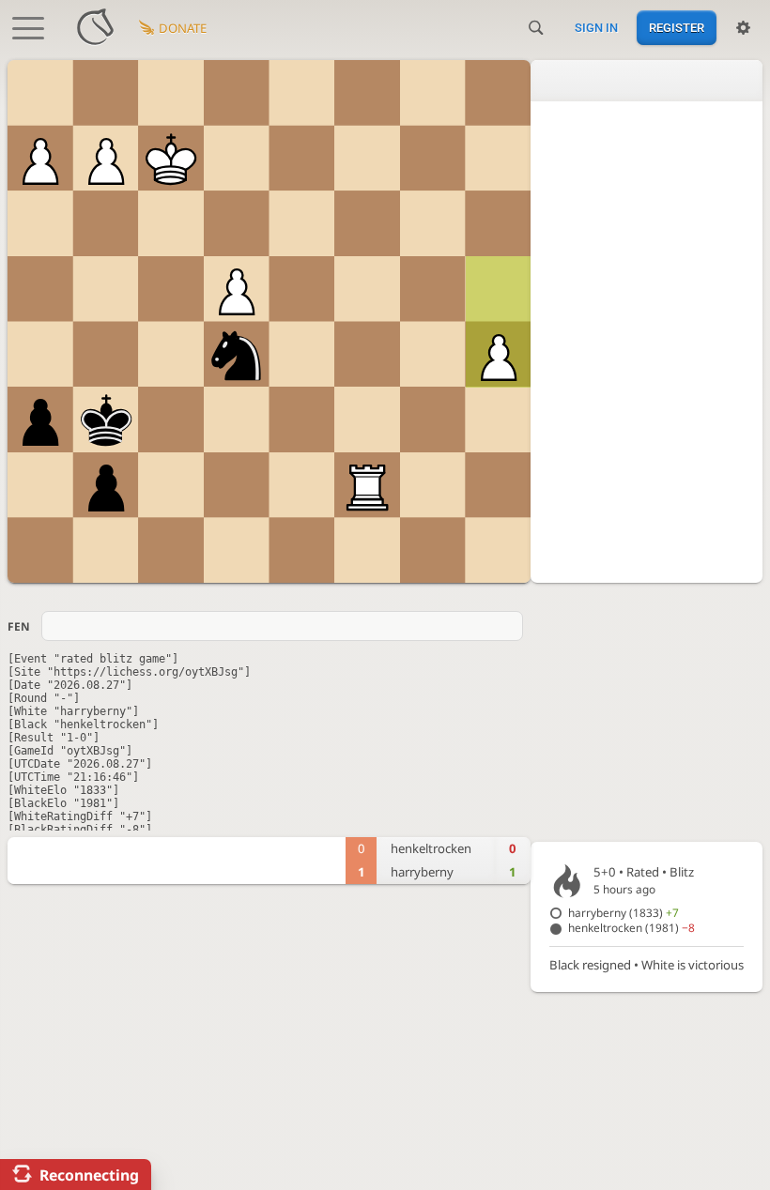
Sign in (596, 28)
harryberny (623, 912)
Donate (183, 28)
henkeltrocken (631, 927)
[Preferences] (743, 28)
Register (676, 28)
